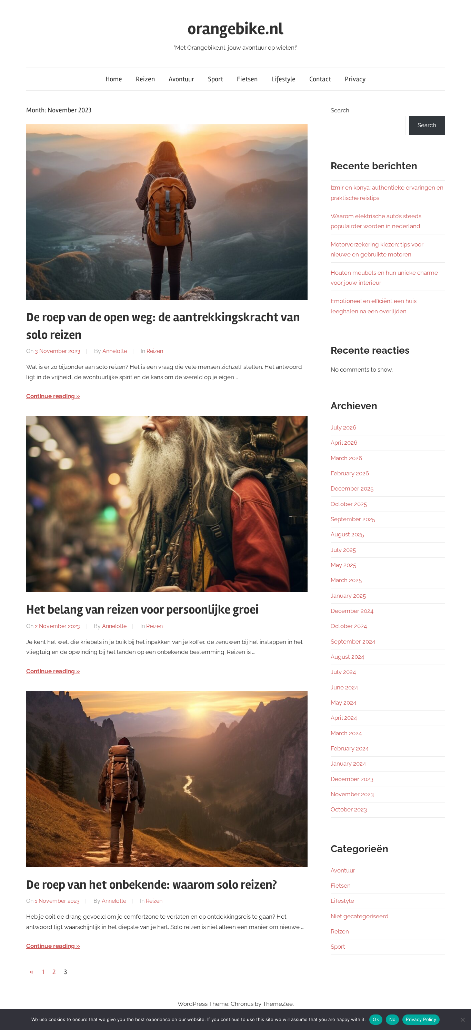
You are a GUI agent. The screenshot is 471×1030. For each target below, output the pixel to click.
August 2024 (347, 656)
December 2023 (352, 779)
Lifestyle (283, 79)
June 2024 (344, 687)
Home (114, 79)
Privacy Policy (421, 1019)
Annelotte (114, 351)
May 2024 (343, 702)
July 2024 (343, 671)
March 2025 (346, 580)
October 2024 (349, 626)
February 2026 (350, 473)
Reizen (145, 79)
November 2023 (352, 794)
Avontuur (181, 79)
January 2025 (348, 595)
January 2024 (348, 763)
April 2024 (344, 717)
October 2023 (349, 809)
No (392, 1019)
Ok (376, 1019)
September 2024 (353, 641)
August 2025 (347, 534)
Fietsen (247, 79)
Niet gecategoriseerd (360, 916)
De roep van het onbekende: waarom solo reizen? (151, 884)
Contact (320, 79)
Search (340, 110)
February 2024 (350, 748)
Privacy (355, 79)
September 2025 (353, 519)
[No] (462, 1019)
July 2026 (343, 427)
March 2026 (346, 458)
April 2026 (344, 442)
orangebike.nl (235, 29)
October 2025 (349, 504)
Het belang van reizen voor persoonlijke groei (142, 609)
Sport (215, 79)
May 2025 (343, 565)
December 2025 (352, 488)
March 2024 (346, 733)
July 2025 (343, 549)
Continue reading (50, 396)
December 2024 (352, 610)
